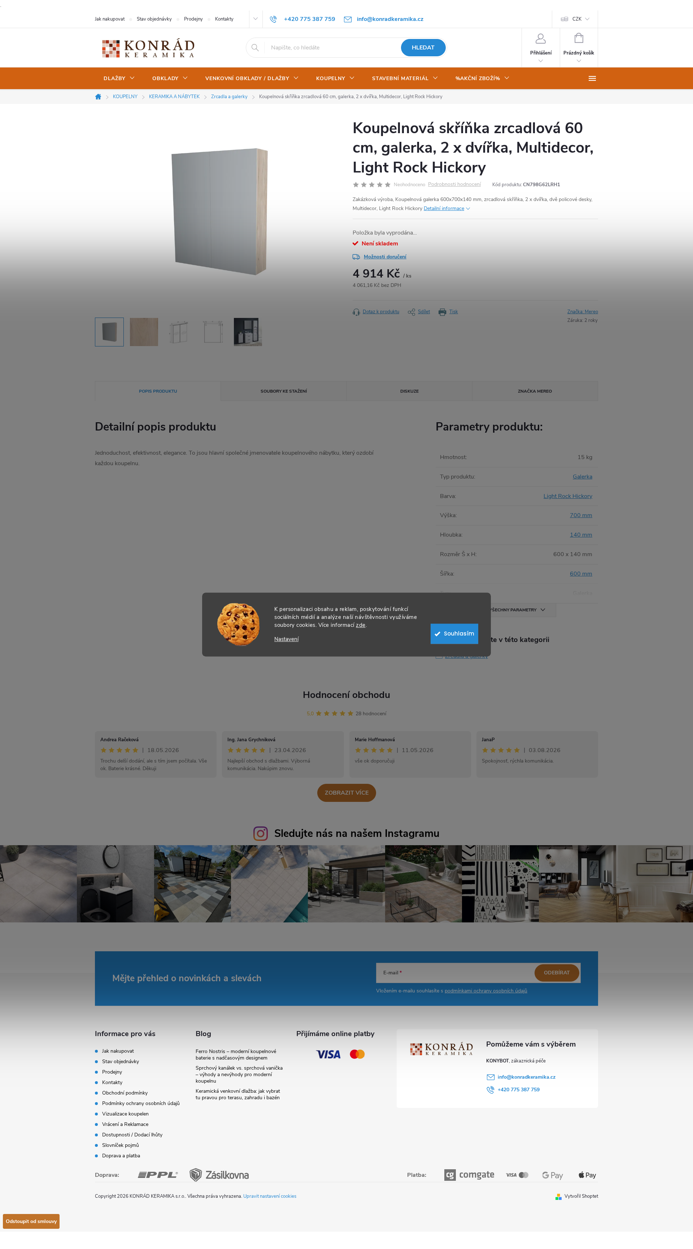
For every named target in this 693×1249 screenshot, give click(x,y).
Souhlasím (459, 633)
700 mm (581, 515)
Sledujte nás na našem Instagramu (357, 833)
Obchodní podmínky (125, 1092)
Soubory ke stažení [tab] (284, 391)
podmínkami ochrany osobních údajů (486, 990)
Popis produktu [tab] (158, 391)
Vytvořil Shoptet (581, 1196)
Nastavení (286, 639)
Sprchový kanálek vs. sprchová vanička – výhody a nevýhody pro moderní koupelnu (239, 1074)
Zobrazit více (347, 793)
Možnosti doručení (385, 256)
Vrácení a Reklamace (125, 1124)
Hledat (423, 48)
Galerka (582, 477)
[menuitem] (119, 78)
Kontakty (224, 19)
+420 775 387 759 (519, 1089)
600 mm (581, 574)
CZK (576, 19)
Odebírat (557, 972)
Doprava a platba (121, 1155)
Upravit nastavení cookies (269, 1196)
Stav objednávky (154, 19)
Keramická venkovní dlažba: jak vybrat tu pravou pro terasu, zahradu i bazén (238, 1094)
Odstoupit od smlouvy (31, 1221)
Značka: (582, 312)
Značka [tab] (535, 391)
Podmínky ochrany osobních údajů (141, 1103)
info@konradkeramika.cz (526, 1077)
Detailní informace (444, 208)
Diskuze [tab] (409, 391)
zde (361, 625)
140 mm (581, 535)
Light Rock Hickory (568, 496)
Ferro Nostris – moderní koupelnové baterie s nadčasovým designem (236, 1054)
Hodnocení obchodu (346, 695)
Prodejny (193, 19)
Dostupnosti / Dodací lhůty (132, 1134)
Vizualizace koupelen (125, 1113)
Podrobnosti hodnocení (454, 185)
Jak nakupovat (110, 19)
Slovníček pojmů (120, 1145)
